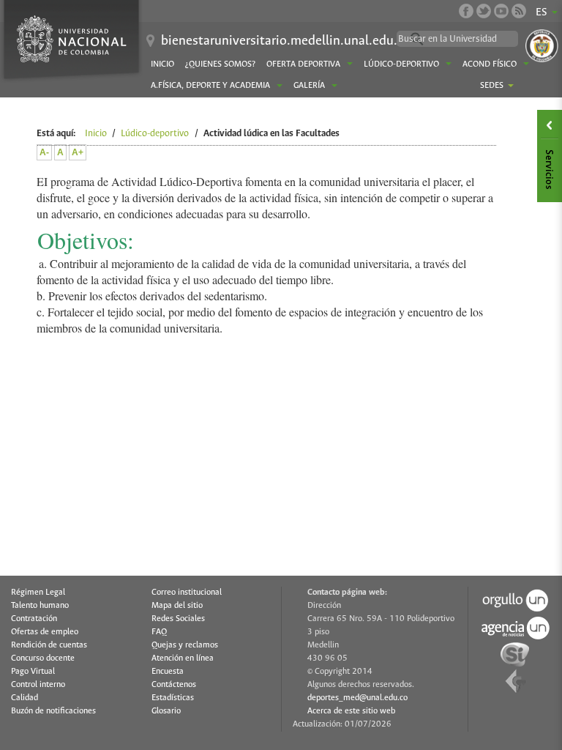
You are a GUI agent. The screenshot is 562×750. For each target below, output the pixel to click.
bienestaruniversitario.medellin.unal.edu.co (286, 41)
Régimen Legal (38, 592)
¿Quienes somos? (220, 64)
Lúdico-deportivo (155, 133)
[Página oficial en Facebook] (466, 11)
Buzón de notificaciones (53, 711)
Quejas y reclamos (184, 645)
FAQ (159, 632)
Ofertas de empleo (44, 632)
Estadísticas (172, 698)
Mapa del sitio (177, 605)
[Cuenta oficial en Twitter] (483, 11)
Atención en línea (182, 658)
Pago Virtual (33, 671)
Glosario (166, 711)
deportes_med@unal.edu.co (357, 698)
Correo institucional (186, 592)
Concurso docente (43, 658)
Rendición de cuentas (49, 645)
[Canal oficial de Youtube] (501, 11)
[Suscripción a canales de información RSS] (519, 11)
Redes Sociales (178, 619)
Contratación (34, 619)
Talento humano (40, 605)
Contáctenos (173, 684)
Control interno (38, 684)
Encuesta (167, 671)
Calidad (24, 698)
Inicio (162, 64)
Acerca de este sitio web (351, 711)
